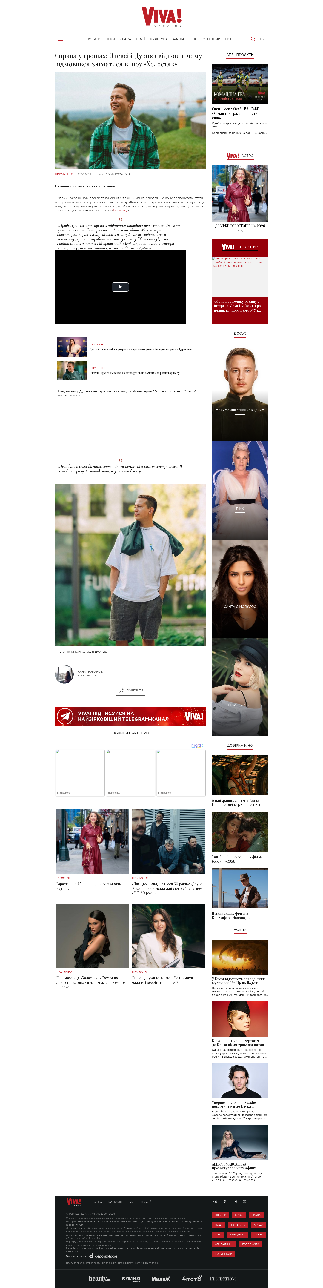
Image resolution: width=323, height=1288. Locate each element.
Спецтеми (237, 1234)
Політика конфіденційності (117, 1263)
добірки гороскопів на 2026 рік (240, 228)
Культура (238, 1224)
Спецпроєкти (240, 54)
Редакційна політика (147, 1263)
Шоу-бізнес (64, 174)
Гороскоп (63, 878)
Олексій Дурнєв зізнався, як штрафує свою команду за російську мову (134, 373)
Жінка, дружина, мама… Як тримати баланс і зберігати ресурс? (162, 980)
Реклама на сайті (140, 1201)
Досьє (240, 333)
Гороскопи (250, 1244)
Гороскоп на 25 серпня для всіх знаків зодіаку (88, 886)
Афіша (240, 930)
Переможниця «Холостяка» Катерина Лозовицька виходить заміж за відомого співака (90, 982)
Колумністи (223, 1253)
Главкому (120, 210)
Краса (256, 1215)
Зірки (239, 1215)
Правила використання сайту (83, 1263)
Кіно (218, 1234)
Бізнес (258, 1234)
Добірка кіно (240, 745)
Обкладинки (224, 1244)
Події (218, 1224)
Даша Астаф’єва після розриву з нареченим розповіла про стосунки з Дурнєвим (141, 349)
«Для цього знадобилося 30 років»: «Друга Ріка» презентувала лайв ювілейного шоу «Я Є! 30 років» (167, 888)
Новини (220, 1215)
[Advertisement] (130, 427)
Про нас (96, 1201)
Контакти (115, 1201)
